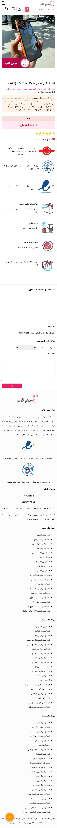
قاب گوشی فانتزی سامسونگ (39, 731)
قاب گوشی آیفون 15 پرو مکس (38, 640)
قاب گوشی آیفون (43, 535)
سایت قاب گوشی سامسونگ (39, 763)
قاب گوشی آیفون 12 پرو (41, 662)
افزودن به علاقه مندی (44, 139)
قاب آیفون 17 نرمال (42, 561)
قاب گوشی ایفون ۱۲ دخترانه (40, 693)
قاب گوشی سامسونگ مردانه (39, 798)
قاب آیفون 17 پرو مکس (41, 552)
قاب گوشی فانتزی (43, 722)
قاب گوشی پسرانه (43, 548)
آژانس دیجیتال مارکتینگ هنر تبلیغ (21, 822)
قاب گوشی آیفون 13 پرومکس (39, 749)
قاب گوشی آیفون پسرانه (41, 776)
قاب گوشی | (41, 89)
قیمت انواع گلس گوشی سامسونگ (37, 684)
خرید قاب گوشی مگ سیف (40, 593)
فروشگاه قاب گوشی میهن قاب (44, 416)
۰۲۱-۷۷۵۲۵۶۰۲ (28, 496)
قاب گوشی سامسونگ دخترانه (39, 794)
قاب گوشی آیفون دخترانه (41, 772)
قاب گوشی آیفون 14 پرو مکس (38, 644)
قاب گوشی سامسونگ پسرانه (39, 707)
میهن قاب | (50, 89)
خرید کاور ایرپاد (44, 745)
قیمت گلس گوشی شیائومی (40, 702)
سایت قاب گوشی (43, 566)
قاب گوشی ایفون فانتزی (41, 789)
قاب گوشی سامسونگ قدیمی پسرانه (37, 807)
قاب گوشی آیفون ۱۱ (43, 754)
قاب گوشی (47, 421)
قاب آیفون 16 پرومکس (41, 570)
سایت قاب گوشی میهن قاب (24, 818)
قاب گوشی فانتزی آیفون (41, 727)
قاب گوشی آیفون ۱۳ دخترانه (39, 588)
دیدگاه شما (50, 353)
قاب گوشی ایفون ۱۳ (42, 584)
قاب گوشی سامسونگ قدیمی (39, 803)
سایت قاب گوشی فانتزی (41, 671)
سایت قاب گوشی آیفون (41, 758)
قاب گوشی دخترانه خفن (41, 544)
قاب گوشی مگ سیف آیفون (40, 597)
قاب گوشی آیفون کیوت (41, 780)
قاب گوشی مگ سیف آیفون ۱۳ (39, 606)
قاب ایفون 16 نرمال (43, 626)
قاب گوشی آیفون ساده (41, 785)
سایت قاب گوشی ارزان (41, 666)
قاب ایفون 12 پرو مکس (41, 649)
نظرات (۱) (51, 326)
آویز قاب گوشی (44, 680)
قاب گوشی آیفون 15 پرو (41, 653)
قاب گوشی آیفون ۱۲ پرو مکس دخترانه (36, 611)
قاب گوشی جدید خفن (42, 539)
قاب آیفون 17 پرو (43, 557)
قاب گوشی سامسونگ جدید (40, 575)
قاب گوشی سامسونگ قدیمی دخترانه (36, 812)
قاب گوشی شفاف (43, 675)
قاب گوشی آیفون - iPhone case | (22, 89)
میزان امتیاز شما (48, 347)
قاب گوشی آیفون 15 (42, 635)
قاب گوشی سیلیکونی (42, 740)
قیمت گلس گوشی (43, 698)
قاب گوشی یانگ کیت (42, 631)
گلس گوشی (37, 421)
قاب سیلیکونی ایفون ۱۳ (41, 602)
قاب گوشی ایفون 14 (42, 658)
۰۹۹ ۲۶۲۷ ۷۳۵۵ (28, 502)
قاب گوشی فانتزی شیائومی (40, 736)
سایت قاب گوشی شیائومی (40, 767)
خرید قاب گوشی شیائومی (40, 579)
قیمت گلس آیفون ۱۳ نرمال (40, 689)
